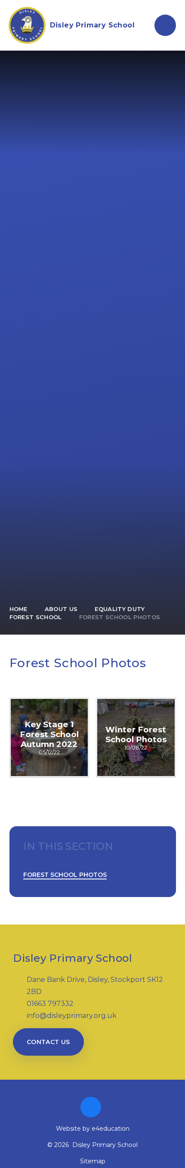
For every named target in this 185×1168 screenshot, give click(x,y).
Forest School (35, 617)
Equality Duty (120, 608)
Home (18, 608)
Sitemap (92, 1161)
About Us (61, 608)
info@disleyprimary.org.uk (72, 1015)
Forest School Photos (119, 617)
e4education (111, 1128)
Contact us (48, 1042)
